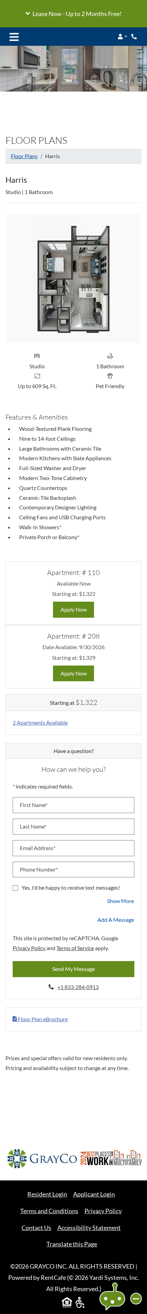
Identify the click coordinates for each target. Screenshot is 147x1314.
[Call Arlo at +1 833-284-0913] (135, 36)
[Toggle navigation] (14, 36)
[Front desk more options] (136, 1298)
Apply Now (77, 609)
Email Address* (37, 848)
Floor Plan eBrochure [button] (42, 1019)
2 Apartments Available (40, 722)
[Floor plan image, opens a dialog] (73, 278)
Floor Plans (24, 156)
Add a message (115, 919)
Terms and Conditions (49, 1211)
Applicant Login (94, 1194)
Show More (120, 900)
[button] (73, 13)
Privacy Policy (29, 947)
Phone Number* (39, 869)
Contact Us (36, 1227)
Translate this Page (71, 1244)
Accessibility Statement (89, 1227)
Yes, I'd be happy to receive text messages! (71, 887)
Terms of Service (75, 947)
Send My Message (73, 969)
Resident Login (47, 1194)
